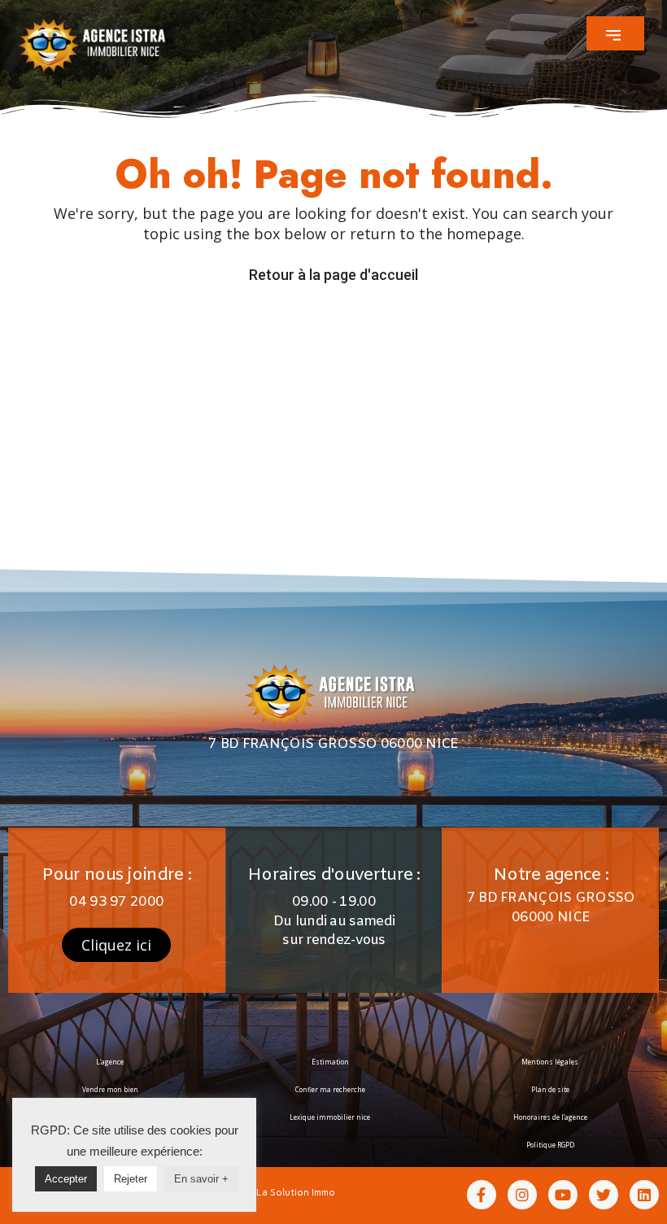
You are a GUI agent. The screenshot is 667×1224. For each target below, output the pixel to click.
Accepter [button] (66, 1179)
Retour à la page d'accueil (333, 274)
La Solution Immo (295, 1192)
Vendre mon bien (110, 1089)
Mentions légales (549, 1061)
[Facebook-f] (481, 1194)
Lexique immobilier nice (330, 1117)
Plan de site (550, 1089)
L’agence (110, 1061)
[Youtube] (563, 1194)
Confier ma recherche (330, 1089)
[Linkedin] (644, 1194)
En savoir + (201, 1179)
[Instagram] (522, 1194)
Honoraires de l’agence (550, 1117)
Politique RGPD (550, 1144)
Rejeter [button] (130, 1179)
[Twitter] (603, 1194)
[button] (615, 33)
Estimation (330, 1061)
